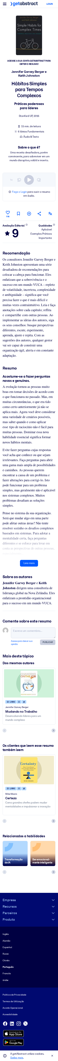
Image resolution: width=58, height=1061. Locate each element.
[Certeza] (29, 770)
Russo (6, 953)
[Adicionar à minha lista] (29, 213)
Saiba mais (16, 1057)
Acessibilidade (10, 1014)
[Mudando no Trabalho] (29, 683)
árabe (5, 980)
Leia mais (29, 563)
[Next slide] (53, 730)
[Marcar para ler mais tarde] (18, 213)
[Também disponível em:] (50, 213)
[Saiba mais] (26, 224)
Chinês (6, 960)
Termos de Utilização (13, 1001)
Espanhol (7, 947)
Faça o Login (19, 191)
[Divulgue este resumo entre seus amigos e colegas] (39, 213)
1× (11, 179)
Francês (7, 973)
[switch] (29, 180)
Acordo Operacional (13, 1008)
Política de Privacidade (14, 994)
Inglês (6, 934)
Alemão (6, 940)
